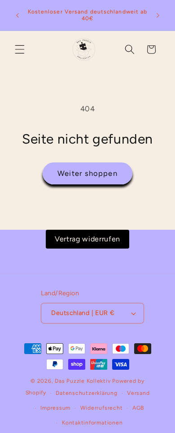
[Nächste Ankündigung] (158, 15)
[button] (20, 49)
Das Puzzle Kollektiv (82, 381)
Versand (138, 393)
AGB (138, 408)
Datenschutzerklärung (86, 393)
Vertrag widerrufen (87, 239)
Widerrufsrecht (101, 408)
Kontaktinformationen (92, 423)
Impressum (55, 408)
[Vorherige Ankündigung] (17, 15)
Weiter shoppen (87, 173)
